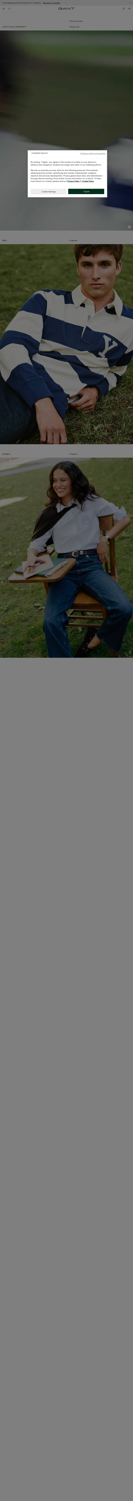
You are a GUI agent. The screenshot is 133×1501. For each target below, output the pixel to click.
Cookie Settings (49, 191)
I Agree (86, 191)
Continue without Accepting (92, 153)
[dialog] (67, 173)
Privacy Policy (73, 181)
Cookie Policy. (88, 181)
